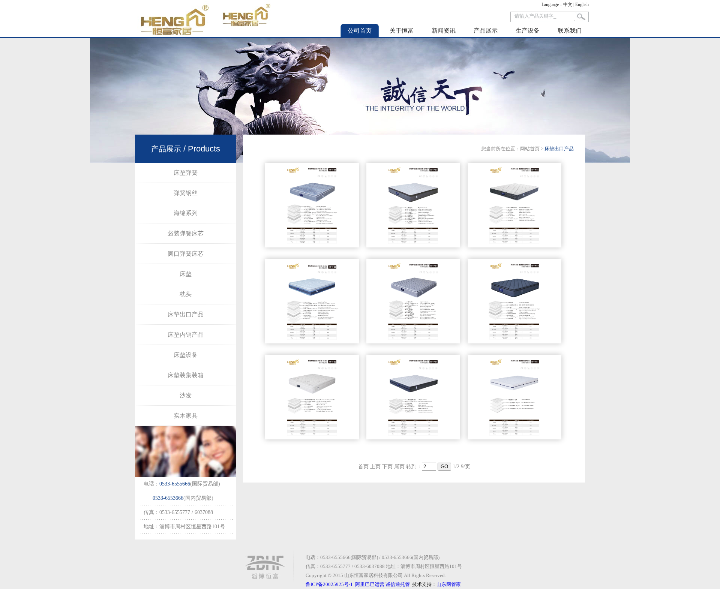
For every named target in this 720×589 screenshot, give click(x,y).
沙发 (186, 395)
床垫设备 (186, 355)
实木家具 (186, 415)
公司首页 (360, 30)
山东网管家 (448, 584)
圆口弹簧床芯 (186, 253)
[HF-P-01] (413, 438)
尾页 (399, 466)
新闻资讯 (444, 30)
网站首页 (530, 148)
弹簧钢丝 (186, 193)
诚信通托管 (398, 584)
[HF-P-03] (514, 342)
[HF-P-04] (413, 342)
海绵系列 (186, 213)
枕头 (186, 294)
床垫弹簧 (186, 172)
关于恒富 (402, 30)
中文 (567, 4)
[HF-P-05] (312, 342)
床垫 (186, 274)
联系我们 (570, 30)
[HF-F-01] (514, 438)
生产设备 (528, 30)
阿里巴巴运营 (369, 584)
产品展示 (486, 30)
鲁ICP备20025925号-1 (329, 584)
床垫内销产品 (186, 334)
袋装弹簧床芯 (186, 233)
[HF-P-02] (312, 438)
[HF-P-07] (413, 246)
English (582, 4)
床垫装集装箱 (186, 375)
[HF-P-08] (312, 246)
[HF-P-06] (514, 246)
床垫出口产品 (186, 314)
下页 (387, 466)
